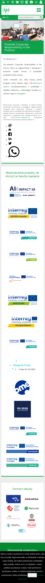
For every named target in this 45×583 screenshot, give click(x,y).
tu (33, 119)
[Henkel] (31, 525)
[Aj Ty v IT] (13, 499)
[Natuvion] (31, 508)
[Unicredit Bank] (31, 499)
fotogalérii (21, 93)
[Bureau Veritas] (31, 517)
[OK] (42, 16)
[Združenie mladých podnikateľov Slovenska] (13, 525)
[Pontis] (13, 517)
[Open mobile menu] (39, 10)
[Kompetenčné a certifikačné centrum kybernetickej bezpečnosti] (13, 508)
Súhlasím (32, 575)
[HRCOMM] (22, 530)
